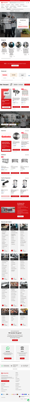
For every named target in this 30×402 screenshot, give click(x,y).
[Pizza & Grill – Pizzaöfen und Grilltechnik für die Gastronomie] (4, 45)
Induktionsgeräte (22, 240)
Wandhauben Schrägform (13, 270)
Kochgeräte (17, 4)
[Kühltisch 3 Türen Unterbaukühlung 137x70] (5, 161)
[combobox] (16, 2)
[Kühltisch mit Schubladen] (15, 161)
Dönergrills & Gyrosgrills (4, 233)
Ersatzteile (15, 7)
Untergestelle (22, 245)
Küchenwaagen (13, 293)
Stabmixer (3, 274)
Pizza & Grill (8, 4)
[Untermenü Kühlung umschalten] (14, 4)
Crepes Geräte (4, 262)
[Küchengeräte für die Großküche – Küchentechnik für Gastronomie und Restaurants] (26, 45)
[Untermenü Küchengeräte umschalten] (24, 4)
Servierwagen (22, 293)
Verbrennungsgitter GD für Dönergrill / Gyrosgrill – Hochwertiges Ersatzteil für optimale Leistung (25, 99)
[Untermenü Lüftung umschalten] (3, 6)
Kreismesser (3, 4)
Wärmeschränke (22, 268)
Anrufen (22, 358)
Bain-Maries (22, 231)
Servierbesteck (13, 297)
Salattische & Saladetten (4, 243)
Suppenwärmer (22, 265)
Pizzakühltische (4, 239)
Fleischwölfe (3, 268)
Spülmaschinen (4, 296)
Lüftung (2, 6)
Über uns (17, 375)
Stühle (12, 317)
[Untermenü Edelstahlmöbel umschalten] (27, 6)
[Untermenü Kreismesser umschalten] (5, 4)
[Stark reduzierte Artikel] (6, 94)
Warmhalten (6, 6)
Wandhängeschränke (23, 298)
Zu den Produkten (15, 65)
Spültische (3, 298)
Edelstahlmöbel (25, 6)
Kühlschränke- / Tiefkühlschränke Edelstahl (13, 235)
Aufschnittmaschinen (5, 261)
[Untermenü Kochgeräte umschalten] (19, 4)
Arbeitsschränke (22, 290)
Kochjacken (3, 317)
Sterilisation (3, 295)
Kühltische (12, 237)
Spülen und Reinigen (13, 6)
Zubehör (3, 247)
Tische (12, 320)
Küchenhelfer (19, 6)
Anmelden (17, 388)
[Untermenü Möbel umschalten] (8, 7)
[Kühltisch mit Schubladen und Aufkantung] (24, 161)
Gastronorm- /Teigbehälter (13, 290)
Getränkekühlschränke (14, 232)
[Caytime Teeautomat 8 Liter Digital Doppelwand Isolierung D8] (24, 184)
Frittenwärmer (22, 235)
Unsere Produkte (12, 124)
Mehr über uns (20, 216)
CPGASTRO (4, 397)
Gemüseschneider (4, 265)
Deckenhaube (13, 262)
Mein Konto (17, 385)
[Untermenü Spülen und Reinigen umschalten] (16, 6)
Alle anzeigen (27, 130)
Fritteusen (21, 234)
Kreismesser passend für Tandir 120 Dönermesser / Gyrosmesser (16, 142)
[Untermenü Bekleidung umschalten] (4, 7)
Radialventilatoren (13, 268)
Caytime (11, 7)
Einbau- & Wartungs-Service (5, 386)
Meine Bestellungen (18, 386)
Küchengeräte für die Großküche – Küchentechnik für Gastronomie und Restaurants (26, 50)
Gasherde (21, 237)
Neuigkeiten (17, 381)
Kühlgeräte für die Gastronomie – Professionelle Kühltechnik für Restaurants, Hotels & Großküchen (11, 51)
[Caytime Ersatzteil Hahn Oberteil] (5, 184)
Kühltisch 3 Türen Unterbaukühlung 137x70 (4, 167)
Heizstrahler (3, 290)
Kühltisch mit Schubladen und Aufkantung (24, 167)
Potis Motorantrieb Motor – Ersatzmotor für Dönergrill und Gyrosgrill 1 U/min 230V (16, 99)
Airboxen (12, 261)
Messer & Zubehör (13, 294)
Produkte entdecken (12, 84)
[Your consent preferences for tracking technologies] (28, 400)
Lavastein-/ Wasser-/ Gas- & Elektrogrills (23, 242)
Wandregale (22, 301)
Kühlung (12, 4)
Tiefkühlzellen (13, 244)
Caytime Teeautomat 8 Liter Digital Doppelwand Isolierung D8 (24, 191)
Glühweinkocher (22, 317)
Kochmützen (3, 320)
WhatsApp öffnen (7, 358)
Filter (12, 265)
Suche (16, 377)
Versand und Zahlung (4, 389)
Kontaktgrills (3, 236)
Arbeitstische (22, 289)
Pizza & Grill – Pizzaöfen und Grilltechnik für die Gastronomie (4, 50)
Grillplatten (22, 238)
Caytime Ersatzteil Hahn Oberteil (4, 190)
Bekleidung (2, 7)
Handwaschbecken (4, 289)
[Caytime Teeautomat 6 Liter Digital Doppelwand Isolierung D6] (15, 184)
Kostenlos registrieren (19, 389)
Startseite (17, 374)
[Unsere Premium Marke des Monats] (6, 136)
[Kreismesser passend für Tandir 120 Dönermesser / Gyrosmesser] (16, 136)
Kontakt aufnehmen (17, 0)
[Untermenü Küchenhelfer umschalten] (21, 6)
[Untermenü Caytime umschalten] (12, 7)
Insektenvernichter (4, 292)
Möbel (7, 7)
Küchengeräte (22, 4)
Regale (21, 292)
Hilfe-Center (15, 340)
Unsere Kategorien (5, 124)
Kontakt (2, 388)
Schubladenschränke (23, 296)
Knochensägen (4, 271)
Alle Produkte (17, 378)
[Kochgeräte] (19, 45)
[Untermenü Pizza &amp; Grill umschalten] (10, 4)
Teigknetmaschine (4, 246)
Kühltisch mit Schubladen (14, 166)
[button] (28, 2)
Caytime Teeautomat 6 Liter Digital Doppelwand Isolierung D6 (15, 191)
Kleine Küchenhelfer (14, 291)
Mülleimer (3, 293)
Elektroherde (22, 232)
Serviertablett (13, 300)
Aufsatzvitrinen (4, 231)
